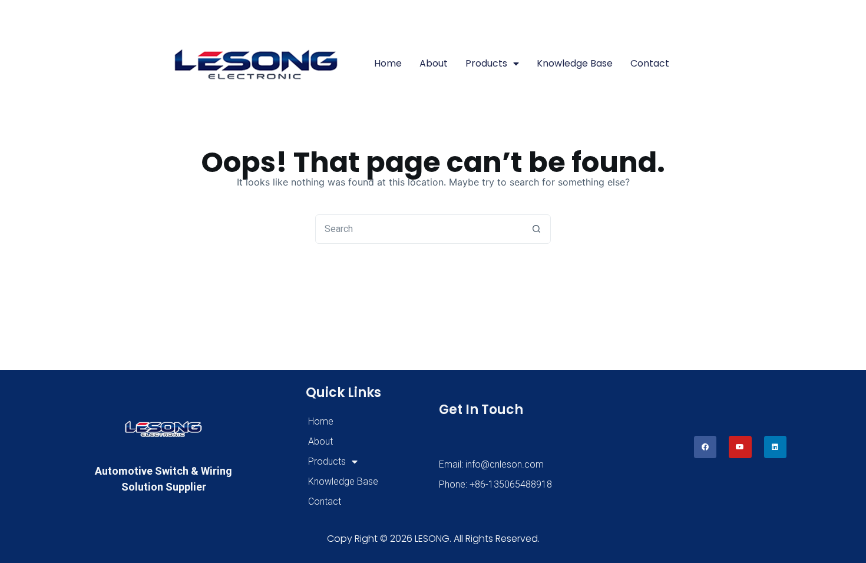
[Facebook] (705, 447)
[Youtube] (740, 447)
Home (388, 63)
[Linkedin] (775, 447)
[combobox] (419, 229)
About (433, 63)
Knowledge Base (575, 63)
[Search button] (536, 229)
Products (486, 63)
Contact (649, 63)
